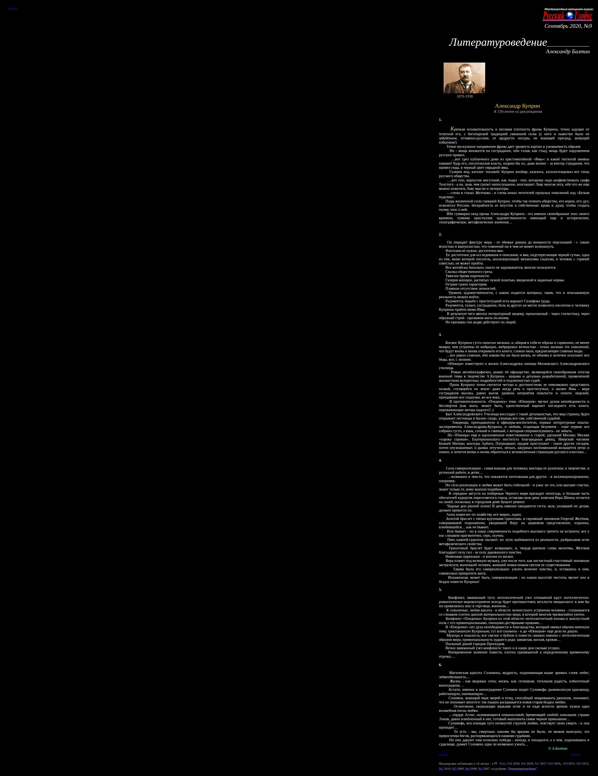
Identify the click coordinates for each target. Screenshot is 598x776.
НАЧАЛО (443, 754)
